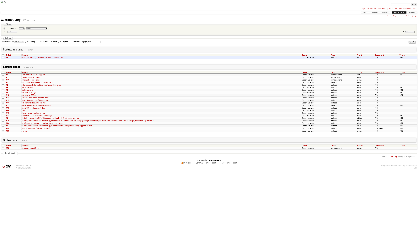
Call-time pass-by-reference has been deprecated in (42, 58)
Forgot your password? (407, 9)
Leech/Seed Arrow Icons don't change (37, 116)
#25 (7, 121)
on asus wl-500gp (29, 93)
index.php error (28, 90)
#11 (7, 77)
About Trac (393, 9)
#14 (7, 103)
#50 (7, 131)
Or (403, 32)
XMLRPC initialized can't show (34, 108)
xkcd (415, 167)
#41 (7, 80)
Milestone (14, 28)
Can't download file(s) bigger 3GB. (35, 100)
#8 (7, 90)
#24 (7, 118)
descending (31, 42)
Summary (25, 55)
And (5, 32)
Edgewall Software (24, 167)
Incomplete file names (31, 80)
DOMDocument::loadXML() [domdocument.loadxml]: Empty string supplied (50, 118)
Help (24, 110)
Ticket (8, 55)
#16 (7, 108)
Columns (8, 38)
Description (63, 42)
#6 (7, 87)
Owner (304, 55)
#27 (7, 126)
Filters (8, 24)
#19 (7, 113)
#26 (7, 123)
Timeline (374, 12)
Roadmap (386, 12)
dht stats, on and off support (33, 75)
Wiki (364, 12)
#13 (7, 100)
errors (24, 131)
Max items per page (80, 42)
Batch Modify (10, 153)
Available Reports (393, 16)
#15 (7, 105)
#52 (7, 58)
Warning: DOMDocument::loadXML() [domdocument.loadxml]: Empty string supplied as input (57, 126)
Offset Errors (27, 87)
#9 (7, 93)
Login (363, 9)
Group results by (7, 42)
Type (333, 55)
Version (402, 55)
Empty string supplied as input (34, 113)
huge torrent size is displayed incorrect (37, 105)
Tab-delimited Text (228, 163)
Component (379, 55)
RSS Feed (187, 163)
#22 (7, 116)
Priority (359, 55)
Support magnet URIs (30, 148)
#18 (7, 110)
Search (412, 12)
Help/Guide (382, 9)
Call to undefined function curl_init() (36, 128)
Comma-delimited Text (206, 163)
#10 (7, 95)
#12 (7, 98)
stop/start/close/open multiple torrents (38, 82)
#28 (7, 128)
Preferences (371, 9)
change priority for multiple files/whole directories (41, 85)
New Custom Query (409, 16)
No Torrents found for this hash (34, 103)
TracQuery (393, 157)
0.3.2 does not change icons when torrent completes (42, 123)
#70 (7, 148)
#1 (7, 82)
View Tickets (399, 12)
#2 (7, 85)
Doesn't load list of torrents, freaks (35, 98)
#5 (7, 75)
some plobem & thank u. (31, 77)
